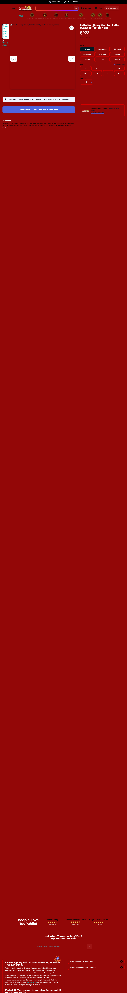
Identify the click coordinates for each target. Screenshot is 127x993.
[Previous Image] (13, 59)
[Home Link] (25, 8)
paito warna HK (31, 982)
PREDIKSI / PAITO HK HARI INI (39, 109)
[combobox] (55, 8)
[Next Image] (71, 59)
